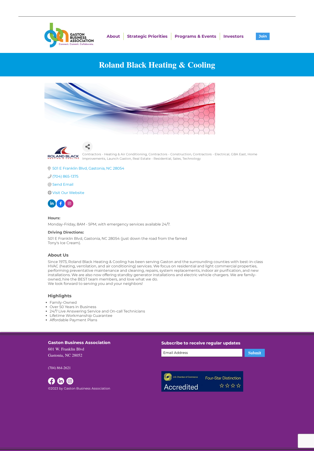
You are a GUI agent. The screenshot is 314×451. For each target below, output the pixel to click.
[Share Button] (87, 147)
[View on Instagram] (69, 206)
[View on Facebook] (61, 206)
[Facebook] (60, 381)
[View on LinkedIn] (52, 206)
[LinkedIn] (51, 381)
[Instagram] (69, 381)
